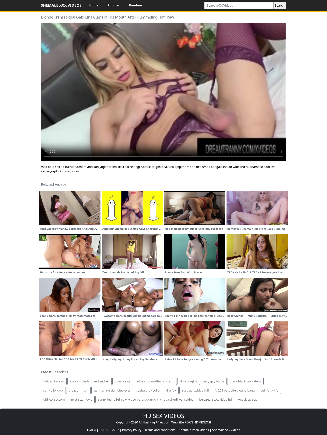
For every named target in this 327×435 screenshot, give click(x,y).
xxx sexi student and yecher (89, 381)
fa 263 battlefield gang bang (234, 390)
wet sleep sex (247, 399)
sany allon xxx (53, 390)
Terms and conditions (160, 430)
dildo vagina (188, 381)
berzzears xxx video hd (215, 399)
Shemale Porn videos (194, 430)
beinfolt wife (269, 390)
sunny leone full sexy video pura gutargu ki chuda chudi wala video (146, 399)
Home (93, 5)
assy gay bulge (213, 381)
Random (135, 5)
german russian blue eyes (112, 390)
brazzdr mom (78, 390)
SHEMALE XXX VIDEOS (61, 5)
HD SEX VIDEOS (163, 416)
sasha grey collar (148, 390)
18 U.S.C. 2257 (109, 430)
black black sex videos (245, 381)
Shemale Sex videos (226, 430)
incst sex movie (81, 399)
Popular (114, 5)
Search (280, 5)
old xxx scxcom (54, 399)
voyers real (123, 381)
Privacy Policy (131, 430)
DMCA (91, 430)
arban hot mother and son (155, 381)
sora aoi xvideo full (195, 390)
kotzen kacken (53, 381)
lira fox (171, 390)
